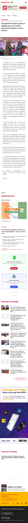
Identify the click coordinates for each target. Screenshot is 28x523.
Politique (15, 15)
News (8, 15)
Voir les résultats (13, 249)
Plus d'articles (20, 378)
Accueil (3, 15)
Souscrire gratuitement (9, 499)
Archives (19, 249)
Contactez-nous (7, 513)
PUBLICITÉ (13, 225)
